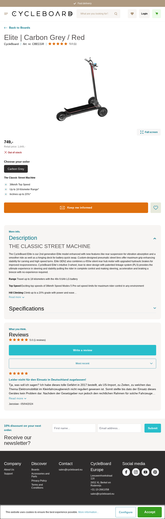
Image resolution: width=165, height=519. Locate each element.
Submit (153, 428)
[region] (82, 93)
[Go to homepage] (42, 13)
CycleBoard (11, 44)
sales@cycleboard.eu (70, 469)
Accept (149, 512)
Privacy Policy (39, 480)
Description (23, 238)
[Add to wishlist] (156, 207)
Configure (126, 512)
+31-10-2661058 (100, 489)
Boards (35, 469)
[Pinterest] (156, 473)
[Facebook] (127, 473)
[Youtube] (146, 473)
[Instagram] (137, 473)
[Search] (116, 13)
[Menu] (6, 13)
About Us (9, 469)
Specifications (26, 308)
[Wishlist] (132, 13)
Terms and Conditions (37, 486)
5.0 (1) (72, 44)
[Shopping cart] (156, 13)
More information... (88, 512)
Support (8, 473)
